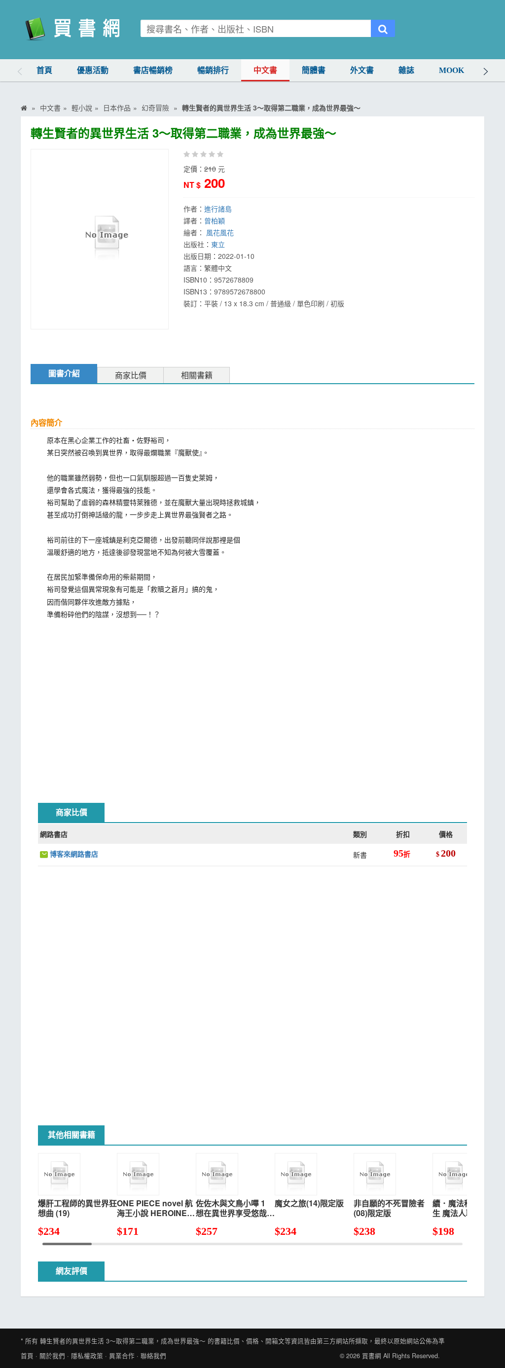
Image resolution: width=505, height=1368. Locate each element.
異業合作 (122, 1355)
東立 (218, 244)
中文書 (265, 70)
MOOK (451, 70)
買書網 (371, 1355)
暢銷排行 (213, 70)
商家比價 (130, 375)
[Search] (383, 28)
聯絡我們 (153, 1355)
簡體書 (313, 70)
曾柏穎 (214, 220)
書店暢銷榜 (153, 70)
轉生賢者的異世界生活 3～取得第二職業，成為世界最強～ (123, 1340)
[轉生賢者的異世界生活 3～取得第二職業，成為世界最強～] (106, 238)
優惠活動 (92, 70)
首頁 (44, 70)
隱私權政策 (87, 1355)
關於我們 (52, 1355)
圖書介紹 (64, 373)
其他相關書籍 (71, 1135)
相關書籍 (197, 375)
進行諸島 (218, 209)
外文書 (362, 70)
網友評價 (71, 1271)
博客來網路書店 (73, 854)
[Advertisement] (252, 704)
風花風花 (220, 232)
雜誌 (406, 70)
